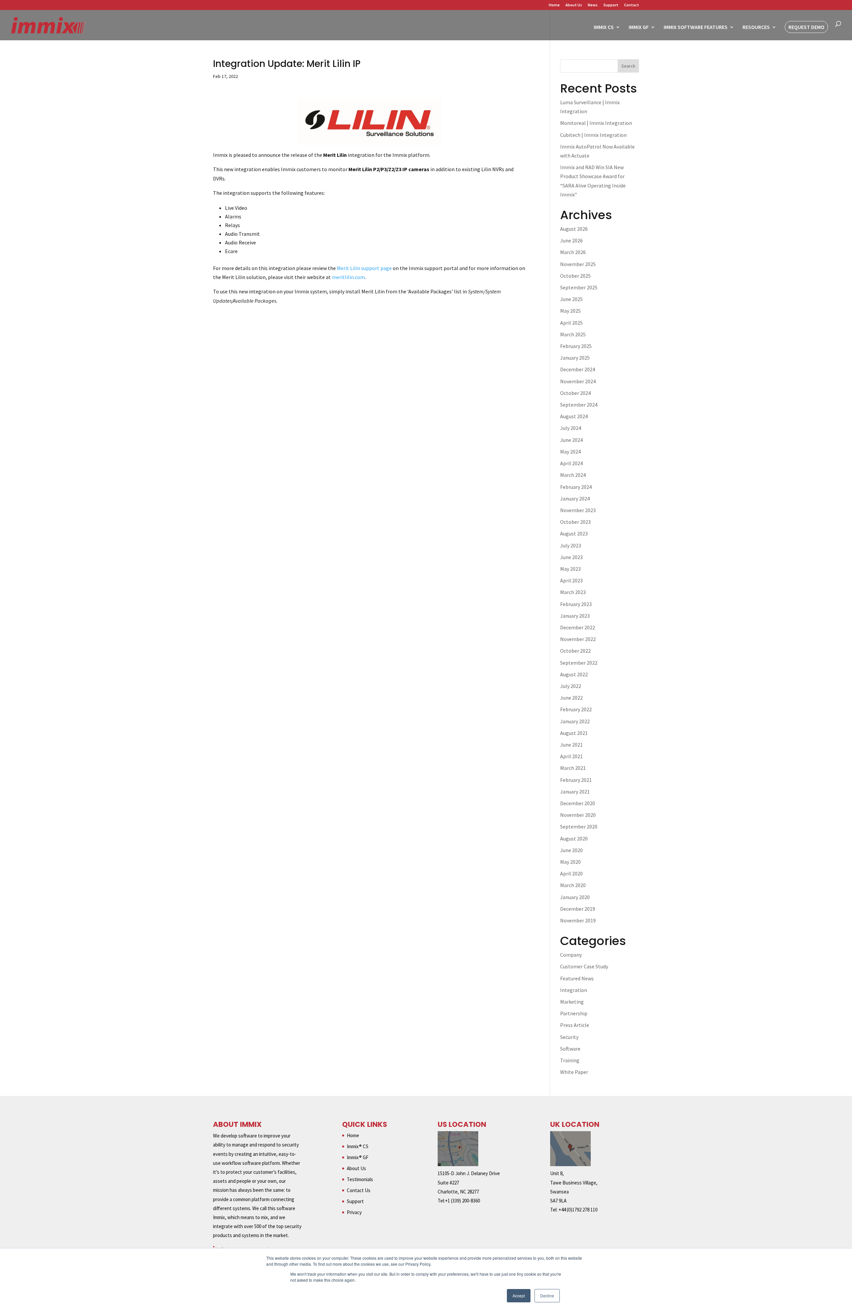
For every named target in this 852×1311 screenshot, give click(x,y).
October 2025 (575, 275)
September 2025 (578, 287)
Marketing (572, 1001)
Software (570, 1048)
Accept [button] (519, 1295)
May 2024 (570, 451)
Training (569, 1060)
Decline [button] (547, 1295)
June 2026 (571, 240)
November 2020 (578, 815)
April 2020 (571, 873)
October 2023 (575, 521)
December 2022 (577, 627)
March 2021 (573, 768)
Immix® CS (357, 1146)
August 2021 (574, 733)
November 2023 (578, 510)
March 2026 (573, 252)
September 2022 (578, 662)
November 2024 (578, 381)
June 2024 (571, 440)
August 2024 (574, 416)
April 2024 (571, 463)
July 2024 (570, 428)
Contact (631, 5)
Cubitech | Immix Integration (593, 135)
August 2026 (574, 228)
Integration (573, 990)
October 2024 (575, 393)
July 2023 (570, 545)
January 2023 (575, 615)
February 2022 (576, 709)
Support (610, 5)
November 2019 (578, 920)
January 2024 (575, 498)
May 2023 (570, 568)
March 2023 (573, 592)
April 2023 (571, 580)
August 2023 (574, 533)
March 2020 (573, 885)
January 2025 (575, 357)
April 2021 (571, 756)
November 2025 (578, 264)
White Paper (574, 1072)
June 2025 (571, 299)
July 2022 (570, 686)
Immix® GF (357, 1157)
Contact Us (358, 1190)
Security (569, 1037)
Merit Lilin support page (364, 268)
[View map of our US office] (458, 1164)
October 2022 (575, 650)
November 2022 (578, 639)
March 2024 (573, 475)
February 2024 (576, 487)
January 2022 (575, 721)
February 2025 (576, 346)
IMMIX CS (604, 27)
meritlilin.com (348, 277)
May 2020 (570, 861)
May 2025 (570, 310)
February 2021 (576, 780)
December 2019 (577, 908)
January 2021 (575, 791)
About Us (573, 5)
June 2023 (571, 557)
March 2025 (573, 334)
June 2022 (571, 697)
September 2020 (578, 826)
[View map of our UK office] (570, 1164)
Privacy (354, 1212)
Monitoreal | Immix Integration (596, 123)
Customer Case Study (584, 966)
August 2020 (574, 838)
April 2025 (571, 322)
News (593, 5)
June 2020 (571, 850)
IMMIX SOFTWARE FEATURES (696, 27)
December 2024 (577, 369)
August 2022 (574, 674)
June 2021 (571, 744)
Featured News (577, 978)
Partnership (573, 1013)
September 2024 (578, 404)
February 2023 (576, 604)
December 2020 (577, 803)
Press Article (574, 1025)
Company (571, 954)
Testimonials (360, 1179)
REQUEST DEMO (806, 27)
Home (554, 5)
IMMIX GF (639, 27)
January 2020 (575, 897)
